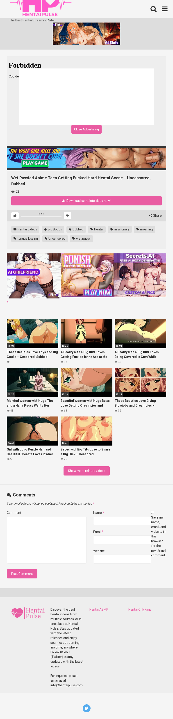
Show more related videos (86, 471)
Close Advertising (86, 129)
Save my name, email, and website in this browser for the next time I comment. (158, 536)
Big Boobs (54, 229)
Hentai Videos (27, 229)
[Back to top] (158, 705)
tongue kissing (27, 238)
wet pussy (83, 238)
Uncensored (57, 238)
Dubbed (78, 229)
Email (98, 532)
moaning (146, 229)
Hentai (98, 229)
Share (157, 215)
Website (99, 551)
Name (98, 512)
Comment (14, 512)
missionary (121, 229)
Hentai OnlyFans (139, 609)
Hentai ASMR (98, 609)
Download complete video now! (88, 201)
